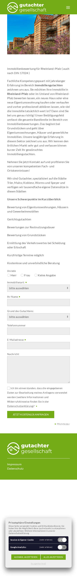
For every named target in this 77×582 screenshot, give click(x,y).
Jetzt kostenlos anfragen (31, 414)
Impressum (14, 464)
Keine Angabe (46, 275)
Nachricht (13, 354)
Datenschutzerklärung (20, 406)
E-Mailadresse (15, 339)
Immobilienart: (16, 282)
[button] (68, 7)
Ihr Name (12, 296)
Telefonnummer (16, 325)
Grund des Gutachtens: (20, 311)
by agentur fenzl (38, 563)
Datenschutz (15, 468)
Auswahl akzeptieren (25, 557)
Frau (27, 275)
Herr (13, 275)
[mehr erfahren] (46, 540)
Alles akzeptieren (53, 557)
